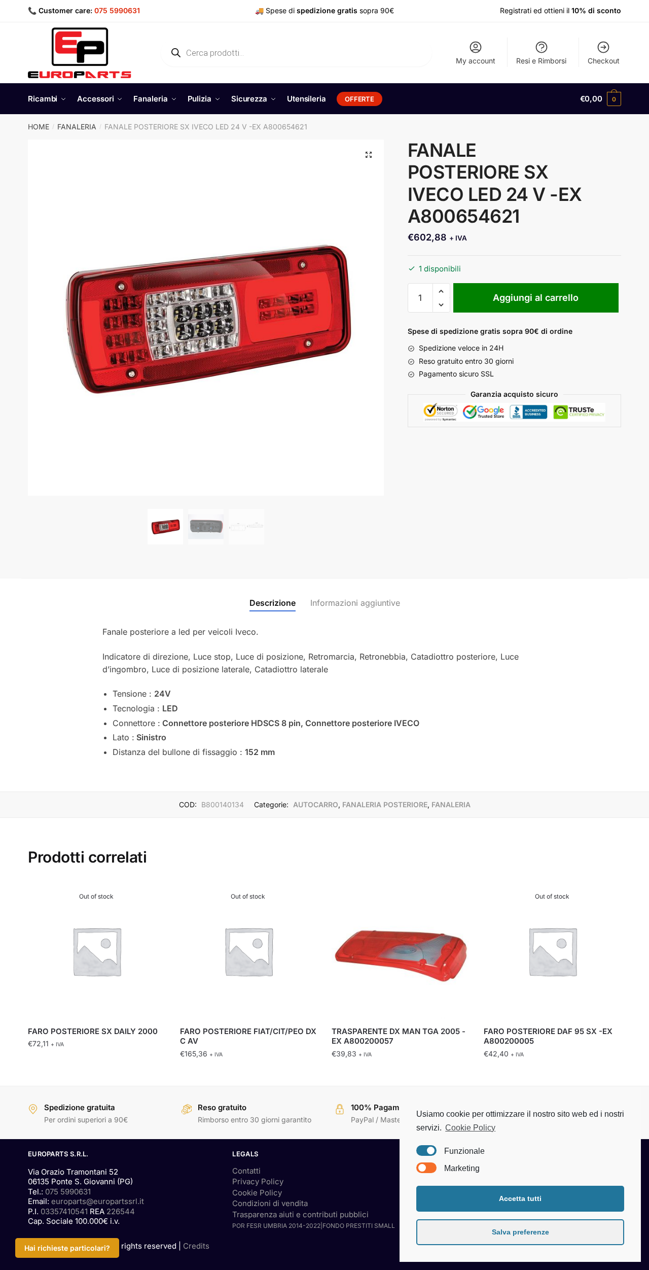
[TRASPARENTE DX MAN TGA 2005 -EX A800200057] (400, 950)
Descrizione (272, 603)
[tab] (272, 595)
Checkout (604, 60)
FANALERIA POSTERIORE (384, 804)
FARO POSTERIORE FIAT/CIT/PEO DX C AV (248, 1036)
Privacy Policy (257, 1181)
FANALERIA (76, 126)
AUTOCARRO (315, 804)
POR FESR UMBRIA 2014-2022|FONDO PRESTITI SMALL (313, 1225)
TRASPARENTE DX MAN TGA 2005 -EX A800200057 (398, 1036)
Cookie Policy (257, 1192)
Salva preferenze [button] (520, 1232)
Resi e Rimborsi (541, 60)
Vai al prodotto (96, 1074)
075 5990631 (117, 10)
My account (475, 60)
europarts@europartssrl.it (97, 1201)
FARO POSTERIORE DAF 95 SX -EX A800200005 (548, 1036)
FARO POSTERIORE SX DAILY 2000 (93, 1031)
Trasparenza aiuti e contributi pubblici (300, 1214)
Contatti (246, 1171)
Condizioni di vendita (270, 1203)
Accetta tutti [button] (520, 1198)
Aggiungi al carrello (536, 297)
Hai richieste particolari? (67, 1248)
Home (38, 126)
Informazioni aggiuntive (355, 603)
